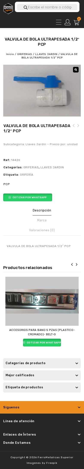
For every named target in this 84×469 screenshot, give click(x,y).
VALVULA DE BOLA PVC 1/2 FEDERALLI (78, 130)
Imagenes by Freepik (42, 462)
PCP (6, 184)
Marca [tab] (42, 220)
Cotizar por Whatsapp (29, 197)
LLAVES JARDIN (46, 54)
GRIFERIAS (24, 54)
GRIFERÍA (27, 174)
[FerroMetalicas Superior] (8, 8)
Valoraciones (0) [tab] (42, 230)
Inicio (10, 54)
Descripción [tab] (42, 210)
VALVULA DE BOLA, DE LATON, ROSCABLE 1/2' (73, 130)
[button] (76, 69)
